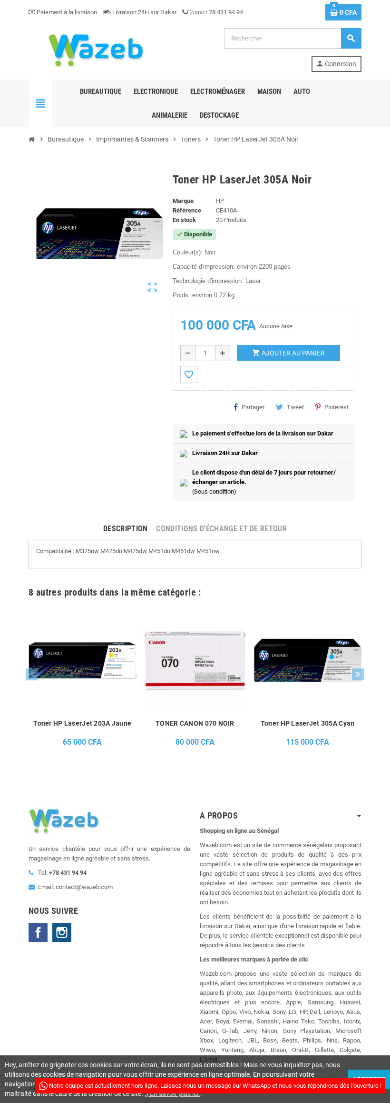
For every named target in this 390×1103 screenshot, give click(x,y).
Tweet (295, 407)
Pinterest (336, 407)
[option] (82, 684)
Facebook (38, 932)
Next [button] (358, 674)
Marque (183, 200)
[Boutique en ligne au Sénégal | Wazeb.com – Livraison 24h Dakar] (95, 49)
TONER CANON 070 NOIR (195, 723)
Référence (187, 210)
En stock (184, 219)
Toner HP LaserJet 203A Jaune (82, 723)
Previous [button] (32, 674)
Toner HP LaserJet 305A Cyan (308, 723)
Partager (253, 407)
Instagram (61, 932)
